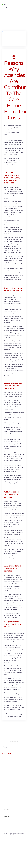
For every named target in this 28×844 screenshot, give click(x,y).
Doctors (11, 745)
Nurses (19, 745)
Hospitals (15, 745)
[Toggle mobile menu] (25, 6)
